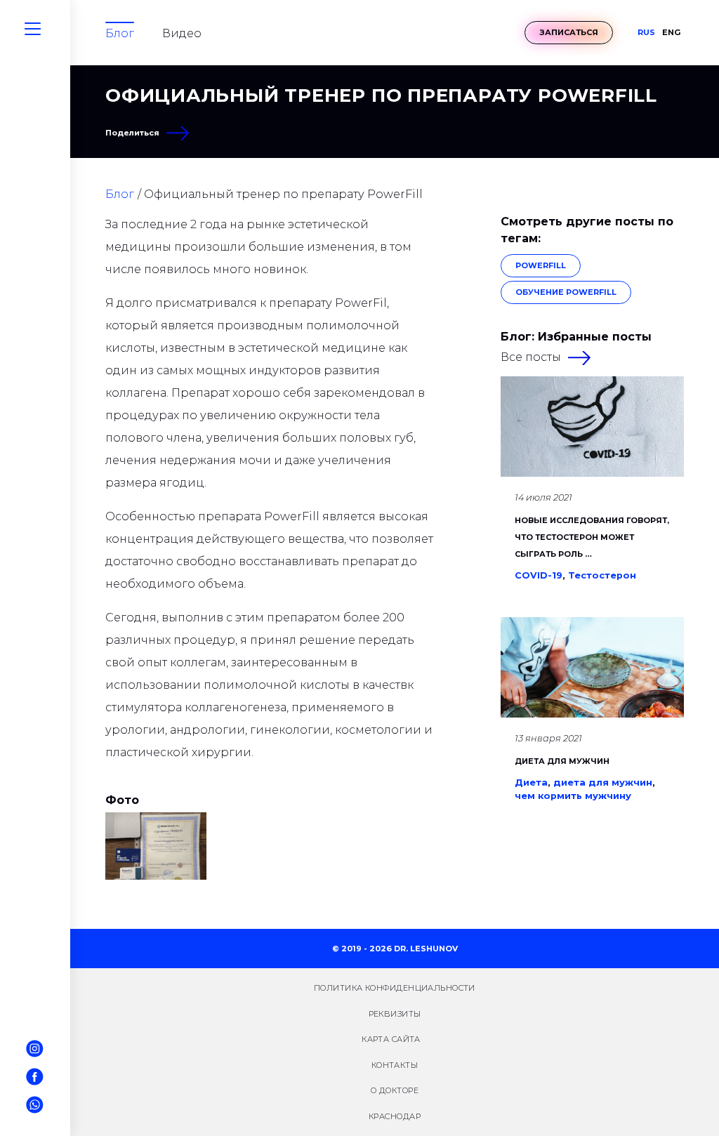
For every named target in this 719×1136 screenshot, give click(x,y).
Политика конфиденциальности (394, 988)
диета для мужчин (602, 782)
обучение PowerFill (565, 292)
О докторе (394, 1090)
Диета (531, 782)
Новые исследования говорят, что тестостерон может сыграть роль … (592, 537)
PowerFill (540, 265)
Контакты (394, 1065)
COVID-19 (538, 575)
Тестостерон (602, 575)
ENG (671, 33)
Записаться (568, 32)
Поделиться (132, 133)
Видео (182, 33)
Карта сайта (391, 1039)
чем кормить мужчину (573, 796)
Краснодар (395, 1116)
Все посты (531, 357)
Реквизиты (395, 1014)
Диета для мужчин (562, 761)
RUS (646, 33)
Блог (119, 33)
